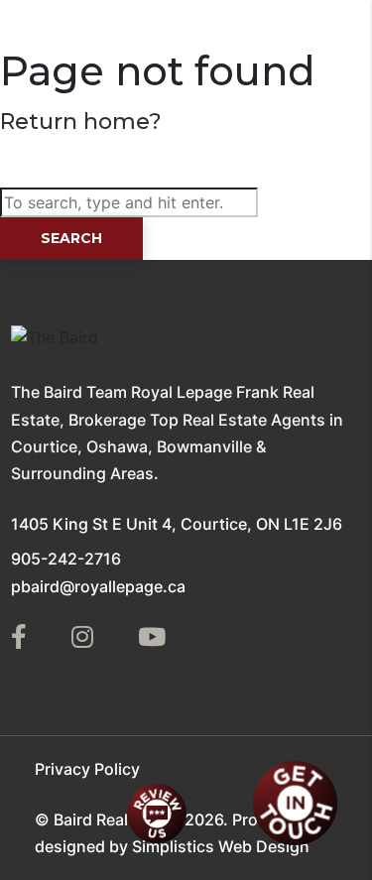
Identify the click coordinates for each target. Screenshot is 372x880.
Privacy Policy (87, 769)
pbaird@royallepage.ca (98, 586)
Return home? (81, 121)
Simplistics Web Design (221, 846)
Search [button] (71, 238)
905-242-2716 (66, 558)
